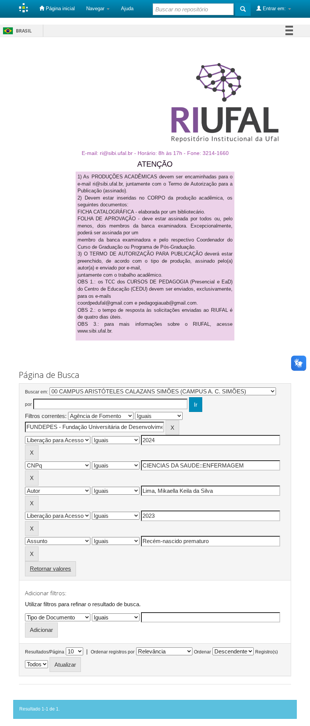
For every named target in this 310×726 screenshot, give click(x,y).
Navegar (96, 8)
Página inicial (59, 8)
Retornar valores (50, 568)
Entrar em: (274, 8)
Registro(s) (266, 652)
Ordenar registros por (113, 652)
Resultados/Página (44, 652)
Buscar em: (36, 392)
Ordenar (202, 652)
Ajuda (127, 8)
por (28, 404)
